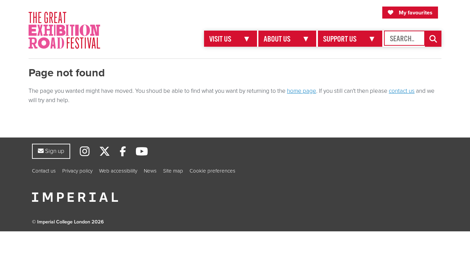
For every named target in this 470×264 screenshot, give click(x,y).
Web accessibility (118, 171)
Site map (173, 171)
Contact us (44, 171)
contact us (402, 91)
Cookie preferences (212, 171)
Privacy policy (77, 171)
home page (301, 91)
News (150, 171)
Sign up (53, 150)
